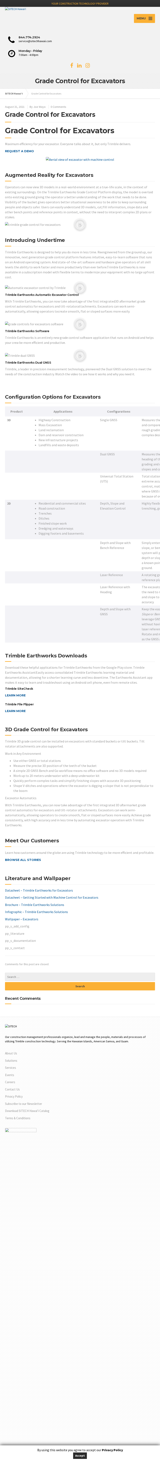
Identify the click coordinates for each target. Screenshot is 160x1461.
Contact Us (12, 1089)
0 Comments (58, 107)
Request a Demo (19, 151)
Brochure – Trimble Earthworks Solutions (34, 905)
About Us (11, 1053)
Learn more (15, 695)
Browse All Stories (23, 860)
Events (9, 1075)
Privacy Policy (14, 1096)
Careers (10, 1082)
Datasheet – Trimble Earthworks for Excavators (39, 890)
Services (10, 1068)
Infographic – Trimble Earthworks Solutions (36, 912)
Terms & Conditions (17, 1118)
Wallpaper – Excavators (21, 919)
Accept (80, 1455)
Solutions (11, 1061)
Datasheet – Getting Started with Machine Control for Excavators (51, 897)
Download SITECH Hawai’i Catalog (27, 1111)
